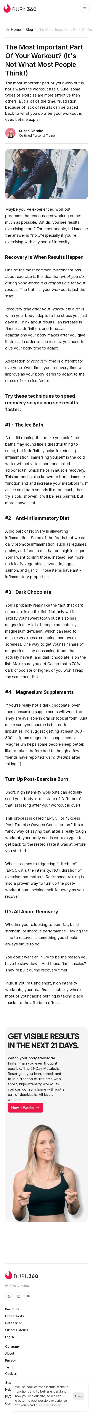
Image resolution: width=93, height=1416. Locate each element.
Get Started (13, 1323)
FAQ (8, 1396)
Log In (9, 1337)
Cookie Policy (51, 1405)
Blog (29, 29)
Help (8, 1389)
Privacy (10, 1360)
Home (16, 29)
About (9, 1353)
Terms (9, 1367)
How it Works (14, 1316)
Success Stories (16, 1330)
